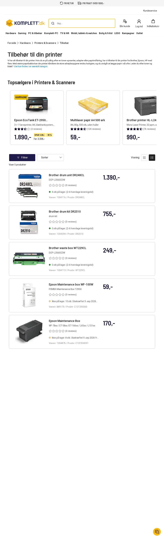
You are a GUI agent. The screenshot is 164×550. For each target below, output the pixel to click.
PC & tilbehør (35, 33)
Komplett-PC (51, 33)
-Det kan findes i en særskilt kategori (30, 66)
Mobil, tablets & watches (84, 33)
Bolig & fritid (105, 33)
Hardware (11, 33)
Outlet (139, 33)
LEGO (117, 33)
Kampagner (128, 33)
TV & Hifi (64, 33)
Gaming (22, 33)
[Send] (53, 23)
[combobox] (82, 23)
